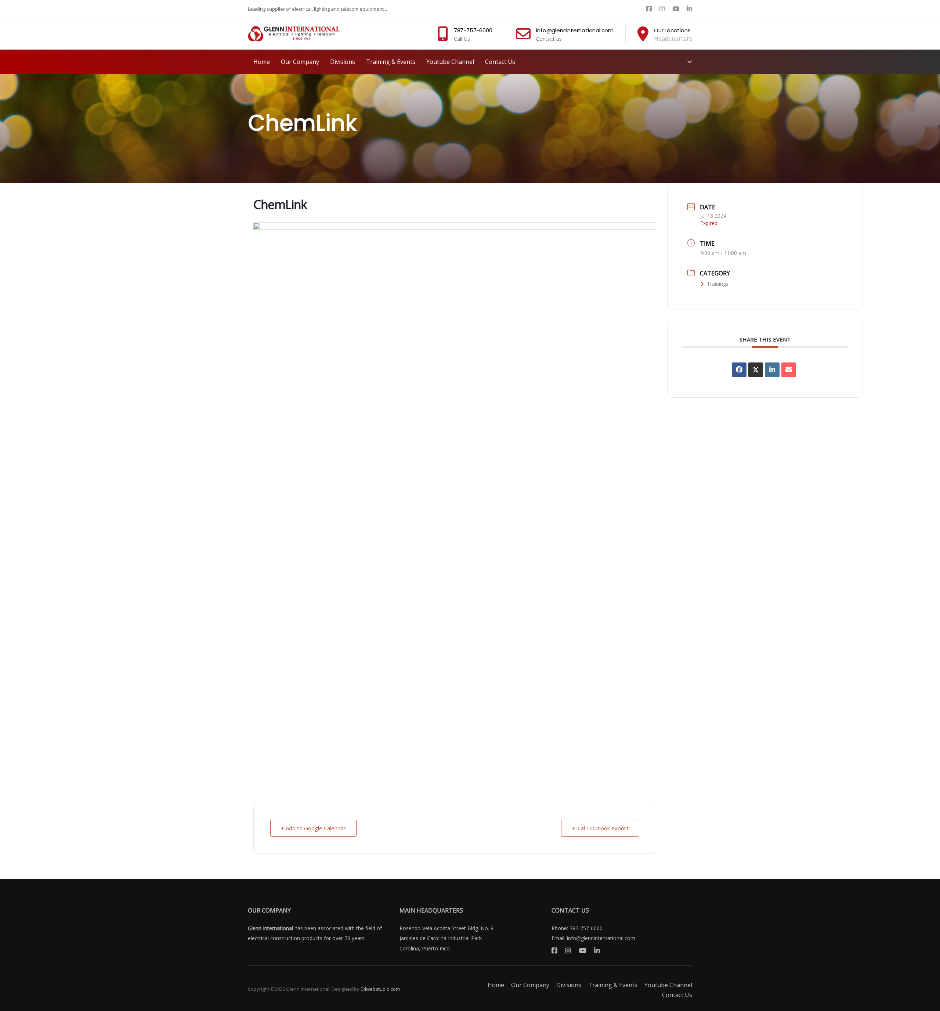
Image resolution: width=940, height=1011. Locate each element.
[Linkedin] (772, 369)
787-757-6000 (586, 928)
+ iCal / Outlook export (600, 828)
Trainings (717, 283)
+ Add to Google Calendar (313, 828)
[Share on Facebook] (739, 369)
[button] (688, 62)
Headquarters (673, 39)
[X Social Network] (755, 369)
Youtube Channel (668, 985)
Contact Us (677, 995)
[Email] (788, 369)
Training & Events (612, 985)
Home (496, 985)
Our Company (530, 985)
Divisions (568, 985)
